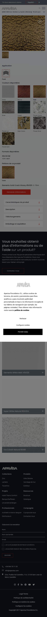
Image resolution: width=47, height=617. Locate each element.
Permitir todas (23, 332)
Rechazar (23, 318)
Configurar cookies (23, 325)
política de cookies (22, 310)
